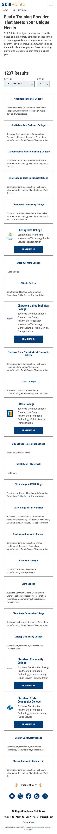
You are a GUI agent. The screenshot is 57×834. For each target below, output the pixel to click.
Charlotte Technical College (28, 98)
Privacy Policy (46, 817)
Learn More (28, 249)
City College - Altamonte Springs (28, 443)
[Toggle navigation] (51, 4)
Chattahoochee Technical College (28, 125)
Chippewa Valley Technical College (33, 307)
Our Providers (19, 10)
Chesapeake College (30, 230)
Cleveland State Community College (29, 699)
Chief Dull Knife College (28, 262)
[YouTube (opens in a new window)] (12, 796)
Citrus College (26, 404)
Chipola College (29, 283)
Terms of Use (28, 822)
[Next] (40, 785)
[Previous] (16, 785)
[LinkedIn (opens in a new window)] (45, 796)
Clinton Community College (28, 737)
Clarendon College (28, 560)
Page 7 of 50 (27, 784)
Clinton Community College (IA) (28, 761)
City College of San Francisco (28, 507)
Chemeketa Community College (28, 204)
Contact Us (9, 817)
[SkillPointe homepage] (13, 4)
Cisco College (28, 381)
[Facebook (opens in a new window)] (28, 796)
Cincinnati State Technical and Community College (28, 353)
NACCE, (34, 827)
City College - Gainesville (28, 464)
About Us (20, 817)
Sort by (40, 78)
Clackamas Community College (28, 534)
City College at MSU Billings (29, 484)
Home (5, 10)
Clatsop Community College (29, 636)
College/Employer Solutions (28, 811)
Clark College (28, 583)
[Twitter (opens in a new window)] (20, 796)
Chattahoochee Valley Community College (28, 151)
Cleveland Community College (30, 661)
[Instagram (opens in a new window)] (37, 796)
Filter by (8, 78)
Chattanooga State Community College (28, 178)
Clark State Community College (28, 613)
